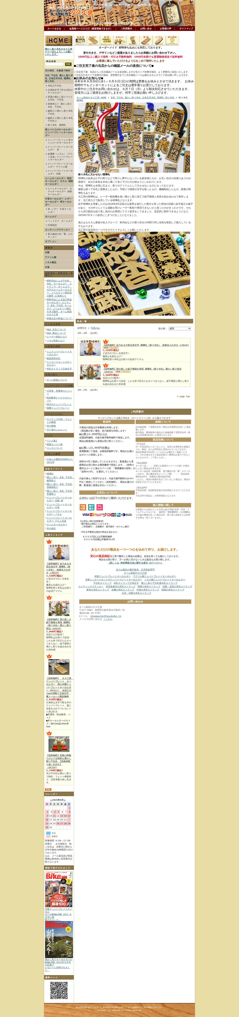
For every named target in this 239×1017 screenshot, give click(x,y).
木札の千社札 (54, 85)
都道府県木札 (53, 358)
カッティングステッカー (57, 229)
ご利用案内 (126, 28)
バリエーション (54, 414)
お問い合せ (146, 28)
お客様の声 (165, 28)
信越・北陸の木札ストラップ (177, 586)
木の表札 (51, 528)
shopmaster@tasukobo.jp (105, 616)
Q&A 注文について (56, 329)
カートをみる (54, 28)
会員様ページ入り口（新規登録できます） (91, 28)
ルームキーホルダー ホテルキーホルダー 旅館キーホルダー (60, 191)
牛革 (47, 267)
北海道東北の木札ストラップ (120, 586)
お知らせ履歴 (52, 454)
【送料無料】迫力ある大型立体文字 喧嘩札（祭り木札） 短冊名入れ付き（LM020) (146, 345)
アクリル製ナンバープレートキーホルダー (154, 576)
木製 (47, 252)
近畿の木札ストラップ (122, 589)
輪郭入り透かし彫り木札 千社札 (60, 112)
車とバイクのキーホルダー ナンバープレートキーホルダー (58, 132)
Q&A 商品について (56, 333)
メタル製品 (50, 262)
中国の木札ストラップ (147, 589)
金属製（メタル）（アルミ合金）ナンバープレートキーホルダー (60, 157)
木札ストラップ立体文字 (59, 368)
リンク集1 (52, 440)
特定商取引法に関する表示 (113, 1007)
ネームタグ (51, 216)
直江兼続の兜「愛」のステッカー (60, 235)
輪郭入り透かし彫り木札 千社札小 (60, 119)
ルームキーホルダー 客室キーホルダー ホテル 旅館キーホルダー (59, 181)
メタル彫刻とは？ (56, 340)
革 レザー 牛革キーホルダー (59, 210)
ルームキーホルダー (57, 524)
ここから (108, 619)
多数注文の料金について (60, 318)
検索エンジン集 (55, 444)
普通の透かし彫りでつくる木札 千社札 (60, 98)
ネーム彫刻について (57, 380)
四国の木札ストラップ (172, 589)
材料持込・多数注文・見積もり (59, 274)
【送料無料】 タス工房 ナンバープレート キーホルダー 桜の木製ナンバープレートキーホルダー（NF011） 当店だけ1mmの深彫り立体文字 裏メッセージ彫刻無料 (59, 687)
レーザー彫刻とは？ (57, 336)
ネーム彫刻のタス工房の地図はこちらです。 (145, 1007)
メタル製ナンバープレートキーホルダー (164, 579)
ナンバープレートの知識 (59, 385)
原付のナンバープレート (59, 404)
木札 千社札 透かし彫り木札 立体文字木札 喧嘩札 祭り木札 (59, 78)
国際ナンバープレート (58, 408)
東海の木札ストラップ (97, 589)
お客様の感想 (52, 346)
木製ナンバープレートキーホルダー (112, 576)
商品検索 (51, 61)
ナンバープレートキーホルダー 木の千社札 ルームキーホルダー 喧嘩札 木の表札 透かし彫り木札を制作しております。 (101, 6)
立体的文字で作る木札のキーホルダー (60, 91)
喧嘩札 (50, 473)
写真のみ (95, 328)
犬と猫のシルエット (57, 429)
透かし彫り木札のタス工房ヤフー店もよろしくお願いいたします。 (58, 52)
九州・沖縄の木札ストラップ (136, 593)
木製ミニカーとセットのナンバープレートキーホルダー (113, 579)
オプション (51, 241)
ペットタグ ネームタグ (60, 221)
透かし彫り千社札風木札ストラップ (159, 583)
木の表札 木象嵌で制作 (57, 70)
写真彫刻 (52, 225)
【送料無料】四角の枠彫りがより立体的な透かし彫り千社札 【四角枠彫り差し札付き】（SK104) (58, 761)
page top (185, 396)
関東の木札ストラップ (149, 586)
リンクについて (55, 448)
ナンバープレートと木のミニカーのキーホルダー (60, 141)
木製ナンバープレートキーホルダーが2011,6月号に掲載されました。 (58, 914)
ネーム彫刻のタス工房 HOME (91, 97)
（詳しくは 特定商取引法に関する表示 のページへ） (135, 563)
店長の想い (51, 374)
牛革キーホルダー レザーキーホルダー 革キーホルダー (58, 201)
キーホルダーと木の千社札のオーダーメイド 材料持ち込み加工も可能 (91, 23)
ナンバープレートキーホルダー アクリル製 (60, 165)
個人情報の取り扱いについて (87, 1007)
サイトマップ (186, 28)
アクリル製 (50, 257)
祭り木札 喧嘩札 (57, 125)
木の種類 (51, 426)
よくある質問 (52, 324)
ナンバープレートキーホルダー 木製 (60, 172)
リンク (49, 435)
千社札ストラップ (102, 583)
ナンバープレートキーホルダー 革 (60, 148)
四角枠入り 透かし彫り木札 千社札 (60, 105)
